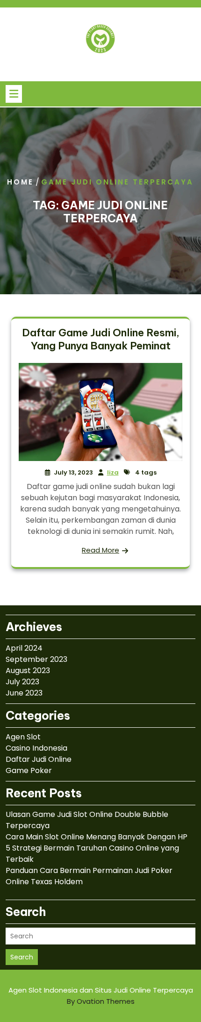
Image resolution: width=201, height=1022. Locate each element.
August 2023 (28, 670)
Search (21, 957)
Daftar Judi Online (39, 759)
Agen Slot (23, 736)
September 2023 (36, 659)
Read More (100, 550)
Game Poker (29, 770)
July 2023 (22, 681)
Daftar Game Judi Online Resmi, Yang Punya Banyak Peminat (100, 339)
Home (20, 182)
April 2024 (24, 648)
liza (113, 472)
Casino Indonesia (36, 748)
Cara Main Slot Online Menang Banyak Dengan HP (96, 836)
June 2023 (24, 693)
